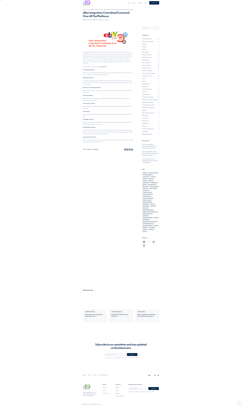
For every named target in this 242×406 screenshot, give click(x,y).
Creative (151, 178)
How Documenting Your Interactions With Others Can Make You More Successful (149, 146)
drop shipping (154, 182)
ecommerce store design (148, 198)
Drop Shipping (145, 60)
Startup (151, 229)
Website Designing (146, 134)
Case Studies (145, 52)
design (151, 180)
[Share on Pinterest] (130, 150)
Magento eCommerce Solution (149, 99)
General (144, 81)
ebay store (145, 186)
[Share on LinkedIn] (132, 150)
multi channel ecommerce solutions (150, 221)
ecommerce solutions (147, 70)
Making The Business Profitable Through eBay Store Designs (146, 315)
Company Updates (147, 55)
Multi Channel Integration (148, 113)
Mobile (156, 217)
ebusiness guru (153, 188)
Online (156, 225)
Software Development (148, 129)
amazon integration (153, 172)
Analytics (144, 44)
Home (128, 3)
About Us (105, 387)
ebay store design (154, 186)
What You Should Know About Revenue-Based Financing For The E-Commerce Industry (150, 153)
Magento (145, 208)
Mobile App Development (148, 105)
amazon (145, 172)
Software (144, 126)
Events (144, 78)
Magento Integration (147, 213)
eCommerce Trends (147, 76)
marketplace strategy (147, 217)
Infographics (145, 86)
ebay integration (152, 184)
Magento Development (148, 97)
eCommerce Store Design (148, 73)
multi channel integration (148, 223)
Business (144, 49)
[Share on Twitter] (127, 150)
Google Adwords (146, 84)
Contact (145, 3)
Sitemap (95, 375)
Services (134, 3)
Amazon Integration (147, 39)
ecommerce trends (147, 200)
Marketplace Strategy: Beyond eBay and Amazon (94, 315)
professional (152, 227)
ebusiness (145, 188)
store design (95, 149)
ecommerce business (147, 192)
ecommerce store (147, 196)
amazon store (146, 176)
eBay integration (103, 66)
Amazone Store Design (147, 41)
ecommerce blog (146, 68)
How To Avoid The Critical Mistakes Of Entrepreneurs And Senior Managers (150, 160)
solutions (145, 229)
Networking (145, 115)
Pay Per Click (145, 118)
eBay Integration (146, 62)
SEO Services (145, 121)
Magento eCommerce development (150, 212)
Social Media (145, 123)
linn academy (146, 206)
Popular (145, 227)
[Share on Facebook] (125, 150)
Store (144, 231)
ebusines (96, 19)
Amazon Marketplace (148, 174)
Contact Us (105, 393)
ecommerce (146, 190)
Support (140, 3)
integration (89, 149)
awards (145, 178)
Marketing (145, 215)
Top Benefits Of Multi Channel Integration (119, 315)
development (146, 182)
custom (145, 180)
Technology (145, 131)
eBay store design (104, 19)
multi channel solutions (148, 225)
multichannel (146, 219)
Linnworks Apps (146, 94)
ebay (85, 149)
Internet (152, 204)
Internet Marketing (147, 89)
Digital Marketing (146, 57)
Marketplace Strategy (147, 102)
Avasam (153, 176)
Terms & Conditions (103, 375)
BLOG (89, 375)
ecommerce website (147, 202)
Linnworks (144, 92)
